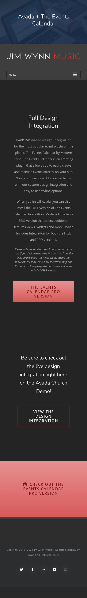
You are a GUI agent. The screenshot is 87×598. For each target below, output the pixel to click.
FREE (35, 208)
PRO (22, 220)
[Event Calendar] (43, 22)
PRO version (54, 253)
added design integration (51, 140)
